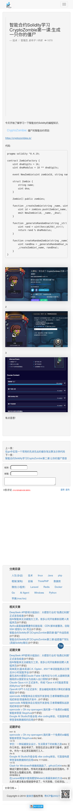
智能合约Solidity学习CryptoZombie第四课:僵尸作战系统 (39, 632)
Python (53, 592)
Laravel (34, 587)
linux (40, 575)
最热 (68, 489)
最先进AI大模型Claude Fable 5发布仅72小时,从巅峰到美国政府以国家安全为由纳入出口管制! (40, 677)
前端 (30, 581)
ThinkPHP (43, 581)
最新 (63, 489)
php (60, 575)
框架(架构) (17, 581)
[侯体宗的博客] (8, 4)
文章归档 (10, 788)
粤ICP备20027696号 (55, 795)
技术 (30, 575)
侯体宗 (29, 795)
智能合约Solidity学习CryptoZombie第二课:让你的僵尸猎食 (36, 458)
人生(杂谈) (17, 575)
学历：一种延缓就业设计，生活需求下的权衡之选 (36, 744)
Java (50, 575)
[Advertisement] (36, 78)
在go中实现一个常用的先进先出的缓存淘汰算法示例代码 (35, 451)
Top (61, 645)
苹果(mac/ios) (19, 598)
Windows (39, 592)
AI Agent (24, 592)
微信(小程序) (18, 587)
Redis (46, 587)
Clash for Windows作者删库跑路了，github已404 (36, 765)
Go (13, 592)
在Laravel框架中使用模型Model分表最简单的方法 (36, 778)
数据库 (57, 581)
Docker (58, 587)
